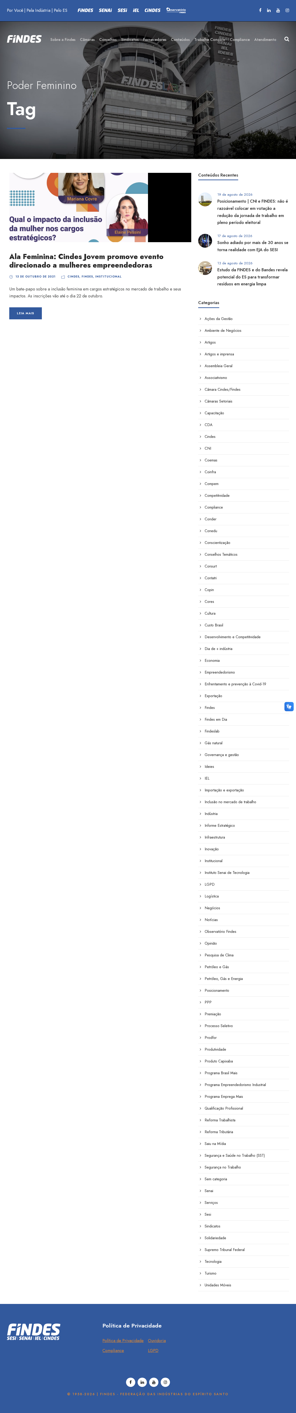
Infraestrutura (215, 837)
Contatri (211, 578)
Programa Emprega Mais (224, 1096)
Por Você (15, 10)
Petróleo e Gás (217, 967)
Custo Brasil (214, 625)
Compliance (240, 39)
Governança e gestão (222, 754)
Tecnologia (213, 1261)
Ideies (209, 766)
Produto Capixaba (219, 1061)
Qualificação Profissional (224, 1108)
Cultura (210, 613)
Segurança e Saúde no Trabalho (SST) (235, 1155)
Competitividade (217, 495)
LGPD (210, 884)
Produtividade (215, 1049)
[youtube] (278, 10)
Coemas (211, 460)
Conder (210, 519)
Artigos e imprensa (219, 354)
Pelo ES (60, 10)
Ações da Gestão (219, 318)
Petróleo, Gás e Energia (224, 978)
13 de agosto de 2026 (235, 263)
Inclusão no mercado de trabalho (230, 802)
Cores (209, 601)
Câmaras (87, 39)
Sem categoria (216, 1179)
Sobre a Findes (62, 39)
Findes (87, 277)
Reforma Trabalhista (220, 1120)
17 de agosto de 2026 (234, 235)
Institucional (108, 277)
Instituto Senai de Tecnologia (227, 872)
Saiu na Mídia (215, 1143)
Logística (212, 896)
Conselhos (108, 39)
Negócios (212, 908)
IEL (207, 778)
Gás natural (213, 743)
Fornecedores (154, 39)
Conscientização (217, 542)
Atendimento (265, 39)
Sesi (208, 1214)
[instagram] (287, 10)
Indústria (211, 813)
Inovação (212, 849)
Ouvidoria (157, 1341)
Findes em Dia (216, 719)
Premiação (213, 1014)
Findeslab (212, 731)
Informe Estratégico (220, 825)
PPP (208, 1002)
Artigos (210, 342)
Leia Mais (25, 313)
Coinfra (210, 472)
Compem (212, 483)
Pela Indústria (38, 10)
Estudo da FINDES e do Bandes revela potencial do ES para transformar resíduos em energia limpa (252, 277)
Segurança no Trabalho (223, 1167)
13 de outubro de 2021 (35, 277)
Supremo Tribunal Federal (225, 1249)
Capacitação (214, 413)
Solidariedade (215, 1238)
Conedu (211, 531)
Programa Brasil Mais (221, 1073)
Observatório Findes (220, 931)
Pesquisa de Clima (219, 955)
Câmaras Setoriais (218, 401)
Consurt (211, 566)
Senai (209, 1190)
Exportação (213, 696)
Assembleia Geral (218, 366)
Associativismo (216, 377)
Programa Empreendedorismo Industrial (235, 1084)
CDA (209, 424)
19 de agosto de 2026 (235, 194)
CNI (208, 448)
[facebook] (260, 10)
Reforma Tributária (219, 1132)
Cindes (73, 277)
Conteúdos (180, 39)
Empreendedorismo (220, 672)
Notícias (211, 919)
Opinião (211, 943)
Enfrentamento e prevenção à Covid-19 (235, 684)
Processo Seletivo (219, 1025)
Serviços (211, 1202)
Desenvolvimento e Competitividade (233, 637)
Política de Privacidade (123, 1341)
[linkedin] (269, 10)
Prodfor (211, 1037)
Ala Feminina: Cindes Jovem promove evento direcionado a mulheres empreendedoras (86, 260)
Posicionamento (217, 990)
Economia (212, 660)
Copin (209, 589)
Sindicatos (130, 39)
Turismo (210, 1273)
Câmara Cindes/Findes (222, 389)
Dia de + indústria (218, 648)
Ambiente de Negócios (223, 330)
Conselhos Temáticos (221, 554)
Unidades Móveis (218, 1285)
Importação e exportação (224, 790)
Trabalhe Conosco (209, 39)
